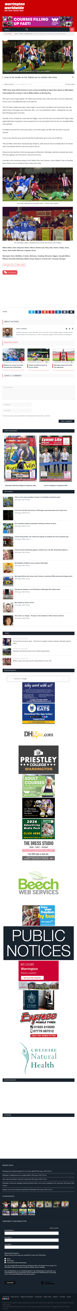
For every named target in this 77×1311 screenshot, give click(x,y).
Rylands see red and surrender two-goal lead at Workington (20, 1189)
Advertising (6, 1297)
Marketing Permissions (12, 1253)
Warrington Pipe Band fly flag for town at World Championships (31, 651)
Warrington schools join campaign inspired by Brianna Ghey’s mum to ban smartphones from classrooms (33, 1183)
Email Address (10, 1230)
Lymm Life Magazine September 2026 (55, 485)
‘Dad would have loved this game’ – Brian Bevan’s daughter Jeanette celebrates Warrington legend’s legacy (42, 642)
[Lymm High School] (38, 1009)
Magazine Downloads (27, 1297)
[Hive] (38, 817)
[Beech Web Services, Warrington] (38, 904)
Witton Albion (21, 265)
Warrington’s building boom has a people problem (17, 1175)
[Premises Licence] (38, 959)
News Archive (15, 1297)
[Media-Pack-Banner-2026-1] (38, 839)
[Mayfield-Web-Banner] (38, 702)
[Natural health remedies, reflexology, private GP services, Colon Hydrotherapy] (39, 1074)
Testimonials (38, 1297)
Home (16, 33)
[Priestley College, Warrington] (39, 773)
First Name (8, 1237)
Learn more (8, 1274)
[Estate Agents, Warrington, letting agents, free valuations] (39, 981)
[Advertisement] (38, 291)
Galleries (55, 1297)
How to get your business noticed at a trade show (17, 1179)
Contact (69, 1297)
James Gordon (8, 84)
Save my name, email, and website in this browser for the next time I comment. (27, 416)
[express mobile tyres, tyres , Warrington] (39, 1040)
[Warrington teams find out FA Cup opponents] (63, 356)
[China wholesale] (38, 744)
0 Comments (11, 272)
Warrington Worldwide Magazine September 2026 (20, 485)
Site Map (62, 1297)
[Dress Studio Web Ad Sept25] (38, 860)
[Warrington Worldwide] (16, 7)
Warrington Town (9, 265)
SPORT (21, 33)
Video (7, 633)
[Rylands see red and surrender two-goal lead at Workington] (13, 356)
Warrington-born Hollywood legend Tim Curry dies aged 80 (19, 1171)
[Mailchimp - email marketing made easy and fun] (47, 1284)
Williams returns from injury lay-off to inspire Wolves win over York (32, 661)
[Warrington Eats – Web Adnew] (38, 723)
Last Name (8, 1244)
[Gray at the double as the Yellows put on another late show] (38, 57)
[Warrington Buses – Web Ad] (38, 925)
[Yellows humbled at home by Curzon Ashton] (38, 356)
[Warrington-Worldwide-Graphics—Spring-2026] (38, 796)
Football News (28, 33)
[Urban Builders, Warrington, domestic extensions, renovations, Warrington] (39, 989)
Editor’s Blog (47, 1297)
